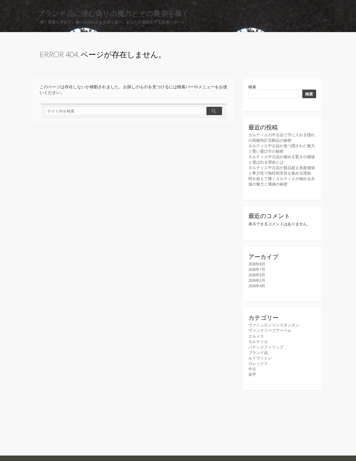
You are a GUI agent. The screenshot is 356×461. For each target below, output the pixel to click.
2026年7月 (256, 269)
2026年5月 (256, 280)
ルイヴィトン (260, 358)
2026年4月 (256, 285)
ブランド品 (258, 352)
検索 (252, 86)
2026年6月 (256, 274)
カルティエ (258, 341)
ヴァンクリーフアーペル (269, 330)
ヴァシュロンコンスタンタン (273, 324)
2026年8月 (256, 263)
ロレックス (258, 363)
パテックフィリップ (266, 347)
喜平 (252, 374)
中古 (252, 368)
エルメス (256, 336)
